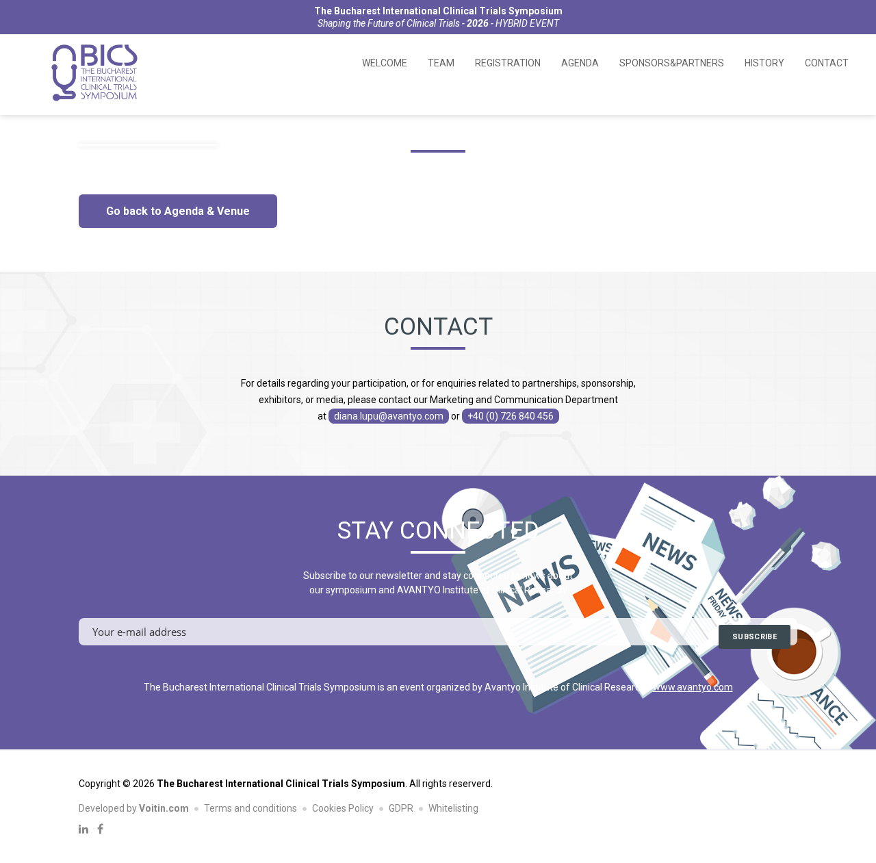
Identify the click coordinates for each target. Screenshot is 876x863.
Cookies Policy (343, 808)
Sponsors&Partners (671, 62)
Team (441, 62)
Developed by (134, 808)
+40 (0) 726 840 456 (510, 416)
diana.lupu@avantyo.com (388, 416)
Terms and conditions (250, 808)
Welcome (384, 62)
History (764, 62)
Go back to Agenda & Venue (178, 211)
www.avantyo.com (693, 687)
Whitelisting (453, 808)
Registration (508, 62)
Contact (827, 62)
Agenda (580, 62)
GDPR (401, 808)
